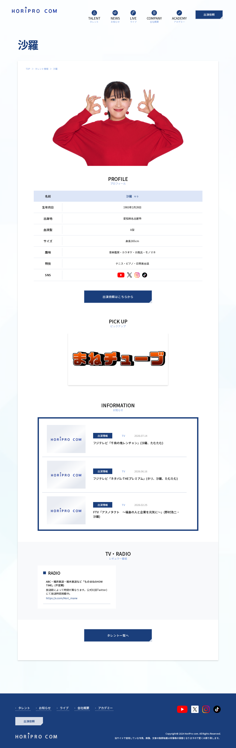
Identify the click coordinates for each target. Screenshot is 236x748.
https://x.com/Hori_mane (61, 598)
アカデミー (105, 708)
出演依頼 (209, 14)
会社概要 (83, 708)
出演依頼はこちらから (118, 296)
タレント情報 (41, 68)
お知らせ (45, 708)
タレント (24, 708)
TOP (28, 68)
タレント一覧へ (118, 635)
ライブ (64, 708)
